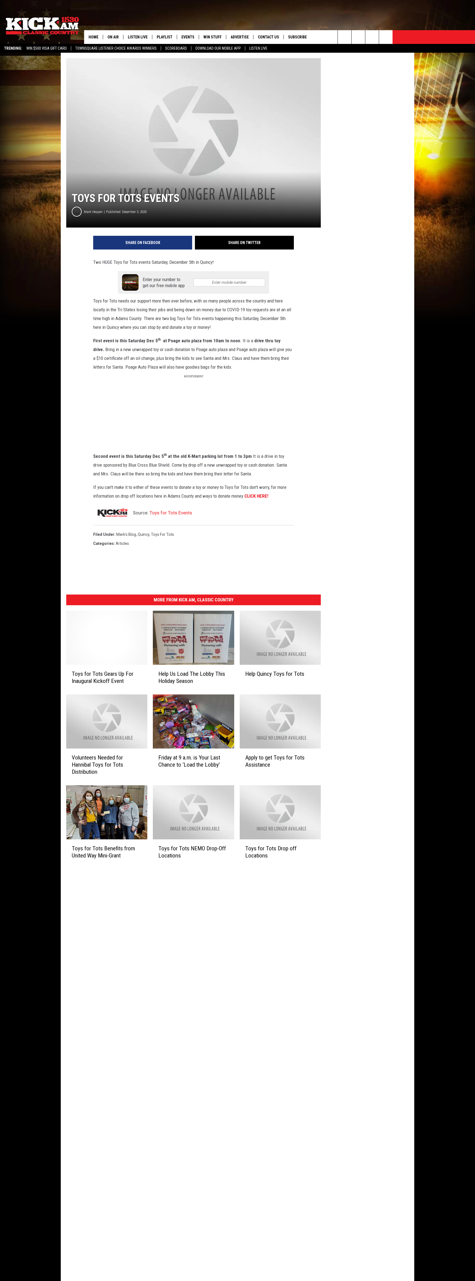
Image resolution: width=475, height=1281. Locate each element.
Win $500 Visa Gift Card (46, 48)
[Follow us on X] (386, 37)
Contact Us (268, 37)
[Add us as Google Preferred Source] (358, 37)
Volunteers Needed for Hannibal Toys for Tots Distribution (97, 764)
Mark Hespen (93, 212)
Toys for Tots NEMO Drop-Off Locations (192, 852)
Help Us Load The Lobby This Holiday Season (191, 677)
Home (93, 37)
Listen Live (258, 48)
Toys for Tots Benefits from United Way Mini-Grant (103, 852)
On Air (113, 37)
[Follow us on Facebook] (372, 37)
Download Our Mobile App (218, 48)
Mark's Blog (126, 534)
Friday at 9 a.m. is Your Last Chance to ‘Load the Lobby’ (189, 761)
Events (187, 37)
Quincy (143, 534)
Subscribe (297, 37)
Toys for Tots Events (171, 512)
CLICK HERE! (256, 496)
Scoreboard (176, 48)
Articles (122, 543)
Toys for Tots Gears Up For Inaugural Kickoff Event (102, 677)
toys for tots (162, 534)
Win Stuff (212, 37)
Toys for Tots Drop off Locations (271, 852)
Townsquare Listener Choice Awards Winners (116, 48)
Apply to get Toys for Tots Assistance (275, 761)
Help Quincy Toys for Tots (274, 674)
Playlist (164, 37)
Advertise (240, 37)
